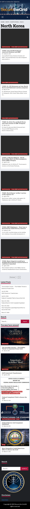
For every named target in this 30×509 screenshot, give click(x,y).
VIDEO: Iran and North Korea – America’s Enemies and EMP (12, 51)
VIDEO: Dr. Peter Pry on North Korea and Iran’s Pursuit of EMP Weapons (14, 122)
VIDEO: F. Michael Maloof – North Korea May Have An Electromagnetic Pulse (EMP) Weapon (14, 159)
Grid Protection (6, 46)
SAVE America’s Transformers (10, 293)
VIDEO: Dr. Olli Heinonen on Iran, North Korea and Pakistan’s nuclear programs (15, 87)
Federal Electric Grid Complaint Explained (13, 303)
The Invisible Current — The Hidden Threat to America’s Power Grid (14, 287)
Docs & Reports (6, 391)
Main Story (5, 343)
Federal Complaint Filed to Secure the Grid (13, 298)
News (20, 391)
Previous (12, 277)
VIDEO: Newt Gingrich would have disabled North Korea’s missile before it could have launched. (15, 262)
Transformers (5, 393)
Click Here (5, 500)
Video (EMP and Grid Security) (19, 46)
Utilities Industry (15, 393)
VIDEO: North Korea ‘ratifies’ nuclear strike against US (14, 193)
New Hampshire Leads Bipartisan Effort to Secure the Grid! (13, 308)
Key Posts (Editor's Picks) (8, 419)
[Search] (27, 17)
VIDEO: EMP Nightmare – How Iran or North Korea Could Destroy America (14, 227)
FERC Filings (14, 391)
